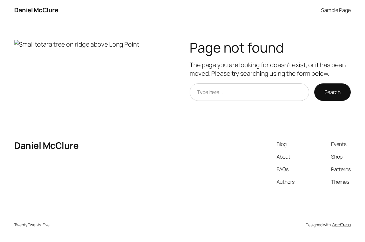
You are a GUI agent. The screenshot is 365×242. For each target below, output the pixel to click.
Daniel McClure (36, 10)
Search (332, 92)
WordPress (341, 224)
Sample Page (336, 10)
